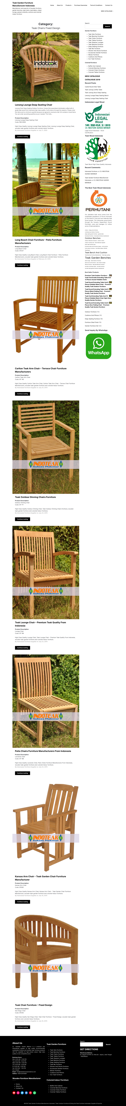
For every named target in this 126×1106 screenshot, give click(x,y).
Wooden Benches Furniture (98, 264)
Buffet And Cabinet (94, 66)
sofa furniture (105, 246)
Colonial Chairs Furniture (96, 70)
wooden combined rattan (90, 266)
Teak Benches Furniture (95, 36)
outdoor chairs (101, 240)
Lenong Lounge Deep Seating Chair (33, 105)
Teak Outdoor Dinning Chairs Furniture (35, 497)
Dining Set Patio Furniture (77, 1103)
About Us (60, 5)
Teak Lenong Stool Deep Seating (95, 92)
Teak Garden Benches (98, 257)
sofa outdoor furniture (90, 248)
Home (52, 5)
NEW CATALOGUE (106, 11)
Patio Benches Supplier (100, 242)
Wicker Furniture (93, 55)
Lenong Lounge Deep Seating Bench (97, 95)
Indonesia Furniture (91, 171)
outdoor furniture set (89, 242)
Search (87, 23)
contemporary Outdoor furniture (92, 232)
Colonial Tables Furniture (96, 72)
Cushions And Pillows (95, 57)
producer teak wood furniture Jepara (93, 246)
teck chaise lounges (101, 262)
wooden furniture (100, 266)
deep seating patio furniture (91, 234)
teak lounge (87, 260)
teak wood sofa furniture (90, 262)
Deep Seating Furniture (95, 46)
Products (68, 5)
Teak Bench (87, 250)
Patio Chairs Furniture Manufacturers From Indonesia (43, 751)
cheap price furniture (93, 230)
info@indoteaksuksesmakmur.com (26, 1071)
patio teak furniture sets (90, 244)
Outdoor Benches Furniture (91, 240)
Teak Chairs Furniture (95, 38)
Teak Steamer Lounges (95, 42)
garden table (101, 234)
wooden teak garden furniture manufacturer (94, 268)
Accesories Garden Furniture (97, 53)
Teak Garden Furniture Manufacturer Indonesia (23, 4)
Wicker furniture (88, 264)
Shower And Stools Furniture (97, 50)
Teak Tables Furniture (95, 40)
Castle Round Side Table (93, 87)
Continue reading (22, 136)
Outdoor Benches (93, 238)
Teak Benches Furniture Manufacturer (93, 255)
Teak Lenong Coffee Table (93, 90)
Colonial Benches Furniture (97, 68)
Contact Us (108, 5)
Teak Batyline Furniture (95, 44)
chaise (86, 230)
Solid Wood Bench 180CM (101, 248)
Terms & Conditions (96, 5)
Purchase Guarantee (80, 5)
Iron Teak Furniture (94, 59)
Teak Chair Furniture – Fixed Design (33, 1005)
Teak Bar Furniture (94, 48)
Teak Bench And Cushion (96, 252)
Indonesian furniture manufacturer (101, 236)
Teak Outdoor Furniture (96, 260)
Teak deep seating (106, 255)
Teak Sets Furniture (94, 34)
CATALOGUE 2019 (92, 80)
